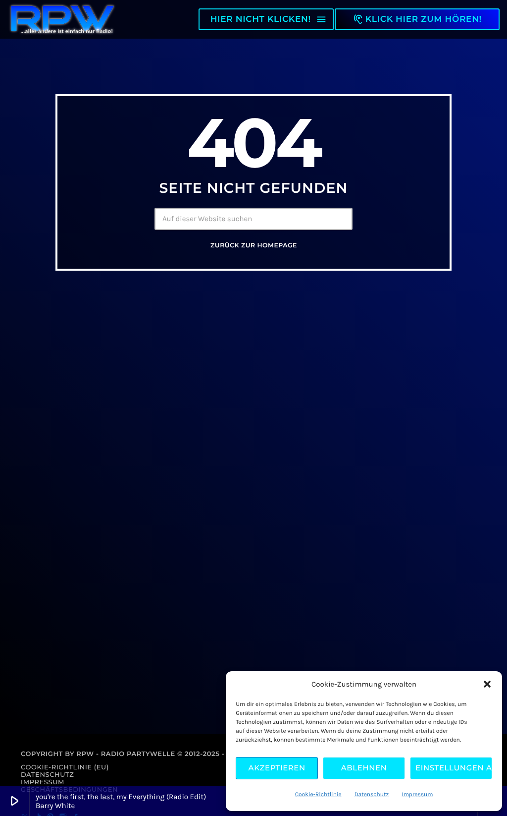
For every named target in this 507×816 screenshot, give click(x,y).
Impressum (417, 794)
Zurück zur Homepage (253, 245)
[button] (487, 684)
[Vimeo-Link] (62, 19)
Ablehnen (364, 767)
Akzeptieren (277, 767)
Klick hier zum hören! (417, 19)
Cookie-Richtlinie (318, 794)
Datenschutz (372, 794)
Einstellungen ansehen (453, 767)
